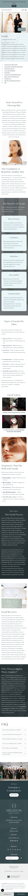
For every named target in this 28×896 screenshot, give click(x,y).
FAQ (5, 82)
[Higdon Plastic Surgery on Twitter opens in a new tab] (13, 849)
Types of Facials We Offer (9, 70)
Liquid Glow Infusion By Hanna (14, 412)
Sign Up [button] (14, 5)
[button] (2, 890)
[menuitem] (8, 849)
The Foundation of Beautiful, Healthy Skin (13, 66)
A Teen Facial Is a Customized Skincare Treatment (14, 430)
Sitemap (21, 871)
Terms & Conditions (8, 871)
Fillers (14, 497)
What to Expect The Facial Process (11, 76)
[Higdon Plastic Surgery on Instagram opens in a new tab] (8, 849)
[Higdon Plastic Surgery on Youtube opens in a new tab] (15, 849)
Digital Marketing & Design (15, 877)
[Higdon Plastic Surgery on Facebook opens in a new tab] (10, 849)
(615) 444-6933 (9, 889)
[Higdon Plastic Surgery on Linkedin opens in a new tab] (17, 849)
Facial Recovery (7, 78)
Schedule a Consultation (14, 787)
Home (2, 42)
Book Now (14, 794)
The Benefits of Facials (9, 68)
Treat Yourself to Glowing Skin (10, 64)
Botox (10, 497)
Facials (13, 42)
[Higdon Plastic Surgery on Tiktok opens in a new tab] (20, 849)
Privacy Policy (16, 871)
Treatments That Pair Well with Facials (12, 74)
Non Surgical (7, 42)
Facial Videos (7, 72)
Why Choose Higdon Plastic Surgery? (12, 80)
